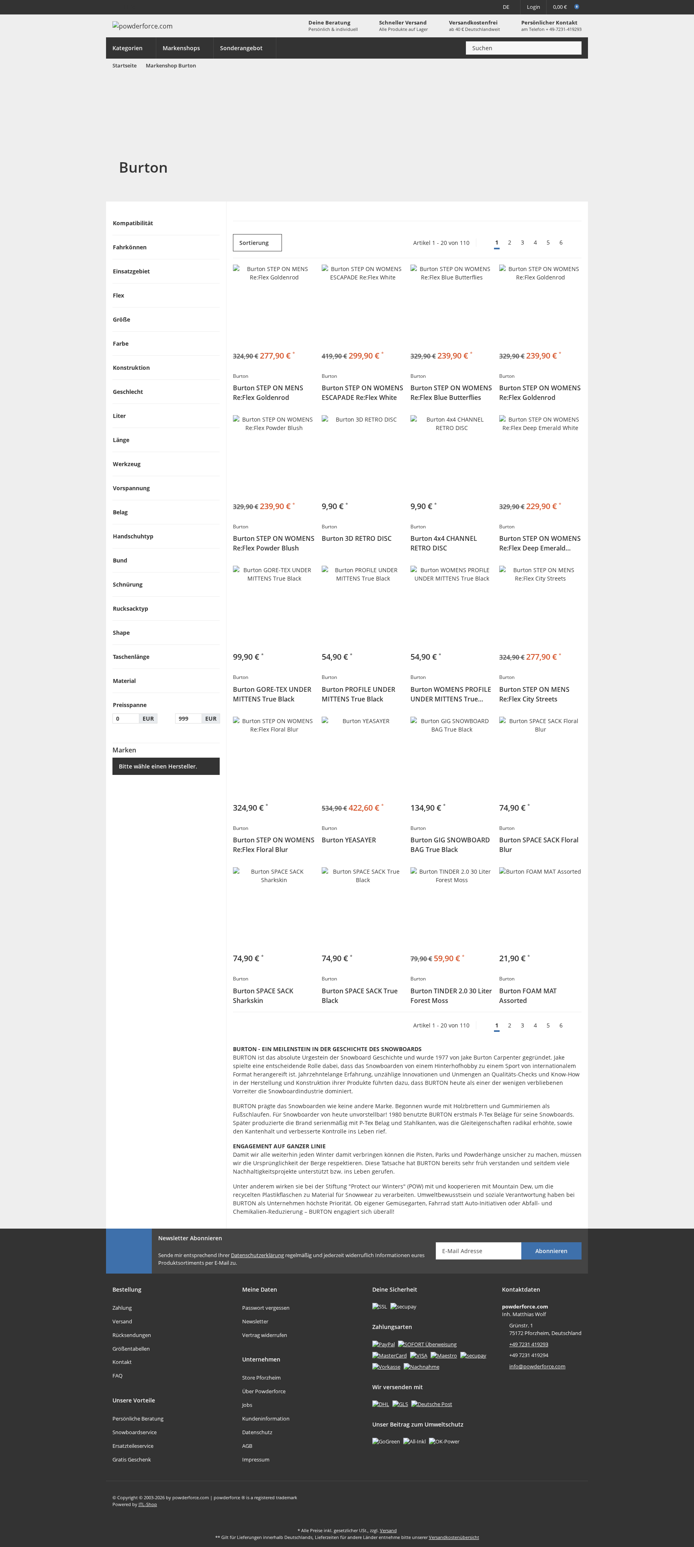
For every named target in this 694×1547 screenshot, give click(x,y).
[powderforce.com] (142, 26)
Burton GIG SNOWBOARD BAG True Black (450, 845)
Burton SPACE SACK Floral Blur (538, 845)
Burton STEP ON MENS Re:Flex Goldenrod (268, 392)
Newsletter (255, 1321)
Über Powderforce (264, 1391)
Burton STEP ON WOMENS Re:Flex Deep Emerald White (540, 543)
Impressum (255, 1459)
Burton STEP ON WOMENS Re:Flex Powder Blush (273, 543)
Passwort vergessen (266, 1307)
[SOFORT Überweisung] (427, 1343)
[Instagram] (575, 1500)
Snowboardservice (134, 1432)
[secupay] (473, 1355)
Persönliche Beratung (137, 1418)
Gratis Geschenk (131, 1459)
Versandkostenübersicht (454, 1537)
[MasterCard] (389, 1355)
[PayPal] (383, 1343)
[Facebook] (558, 1500)
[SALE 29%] (363, 306)
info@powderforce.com (537, 1366)
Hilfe (129, 6)
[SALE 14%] (274, 306)
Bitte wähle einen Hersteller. (158, 766)
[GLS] (400, 1403)
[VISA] (418, 1355)
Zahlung (122, 1307)
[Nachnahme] (421, 1366)
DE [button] (506, 6)
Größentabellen (131, 1348)
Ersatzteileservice (132, 1445)
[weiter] (574, 242)
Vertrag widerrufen (264, 1335)
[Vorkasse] (386, 1366)
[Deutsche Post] (431, 1403)
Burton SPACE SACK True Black (360, 995)
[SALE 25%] (451, 908)
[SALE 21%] (363, 758)
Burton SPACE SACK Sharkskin (263, 995)
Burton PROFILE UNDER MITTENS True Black (358, 694)
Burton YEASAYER (349, 840)
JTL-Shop (148, 1504)
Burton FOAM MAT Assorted (528, 995)
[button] (166, 223)
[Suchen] (573, 48)
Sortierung (254, 243)
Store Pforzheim (261, 1377)
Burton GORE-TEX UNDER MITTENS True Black (272, 694)
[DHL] (380, 1403)
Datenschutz (257, 1432)
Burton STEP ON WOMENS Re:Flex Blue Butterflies (451, 392)
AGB (247, 1445)
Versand (122, 1321)
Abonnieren (551, 1251)
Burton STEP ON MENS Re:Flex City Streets (534, 694)
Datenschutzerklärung (257, 1255)
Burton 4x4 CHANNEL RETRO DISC (443, 543)
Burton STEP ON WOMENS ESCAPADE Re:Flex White (362, 392)
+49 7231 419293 (528, 1344)
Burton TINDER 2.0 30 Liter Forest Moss (451, 995)
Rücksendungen (131, 1335)
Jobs (247, 1404)
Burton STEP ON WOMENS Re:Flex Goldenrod (540, 392)
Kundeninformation (266, 1418)
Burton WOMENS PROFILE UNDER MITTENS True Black (450, 694)
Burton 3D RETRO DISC (357, 538)
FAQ (117, 1375)
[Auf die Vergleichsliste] (394, 425)
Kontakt (122, 1362)
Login (533, 6)
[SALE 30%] (540, 456)
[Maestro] (444, 1355)
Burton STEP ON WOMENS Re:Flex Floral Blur (273, 845)
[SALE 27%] (451, 306)
